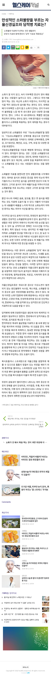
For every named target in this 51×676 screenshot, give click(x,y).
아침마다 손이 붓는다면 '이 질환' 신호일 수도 (19, 603)
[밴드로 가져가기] (13, 47)
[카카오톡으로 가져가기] (27, 47)
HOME (4, 14)
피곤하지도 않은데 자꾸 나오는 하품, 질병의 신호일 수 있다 (21, 621)
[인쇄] (31, 47)
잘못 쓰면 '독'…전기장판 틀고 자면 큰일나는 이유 (21, 614)
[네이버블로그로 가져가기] (18, 47)
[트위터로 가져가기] (8, 47)
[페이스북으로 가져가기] (4, 47)
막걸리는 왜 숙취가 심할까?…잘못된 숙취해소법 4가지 (22, 609)
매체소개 (25, 667)
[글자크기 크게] (38, 47)
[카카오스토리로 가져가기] (22, 47)
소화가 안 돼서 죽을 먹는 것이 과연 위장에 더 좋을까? (26, 442)
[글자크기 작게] (35, 47)
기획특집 (11, 14)
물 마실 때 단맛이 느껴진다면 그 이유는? (18, 597)
